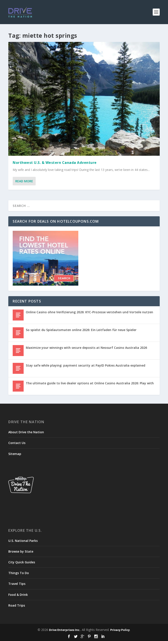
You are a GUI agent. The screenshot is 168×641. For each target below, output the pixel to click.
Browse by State (20, 551)
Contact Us (16, 443)
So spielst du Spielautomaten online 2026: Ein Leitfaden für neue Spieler (81, 330)
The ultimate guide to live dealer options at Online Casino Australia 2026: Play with (90, 383)
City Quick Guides (21, 562)
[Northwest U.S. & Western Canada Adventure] (83, 99)
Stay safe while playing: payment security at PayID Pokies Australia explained (85, 365)
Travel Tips (16, 584)
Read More (24, 181)
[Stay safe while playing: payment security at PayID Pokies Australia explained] (18, 368)
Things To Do (18, 573)
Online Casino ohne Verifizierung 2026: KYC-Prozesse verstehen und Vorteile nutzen (89, 312)
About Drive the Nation (26, 432)
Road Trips (16, 605)
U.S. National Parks (23, 541)
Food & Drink (18, 595)
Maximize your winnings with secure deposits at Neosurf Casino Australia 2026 (86, 348)
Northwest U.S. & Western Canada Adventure (55, 162)
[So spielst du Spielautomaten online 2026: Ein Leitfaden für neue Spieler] (18, 332)
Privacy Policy (120, 630)
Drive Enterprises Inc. (64, 630)
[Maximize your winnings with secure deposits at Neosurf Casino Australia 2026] (18, 350)
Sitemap (14, 454)
